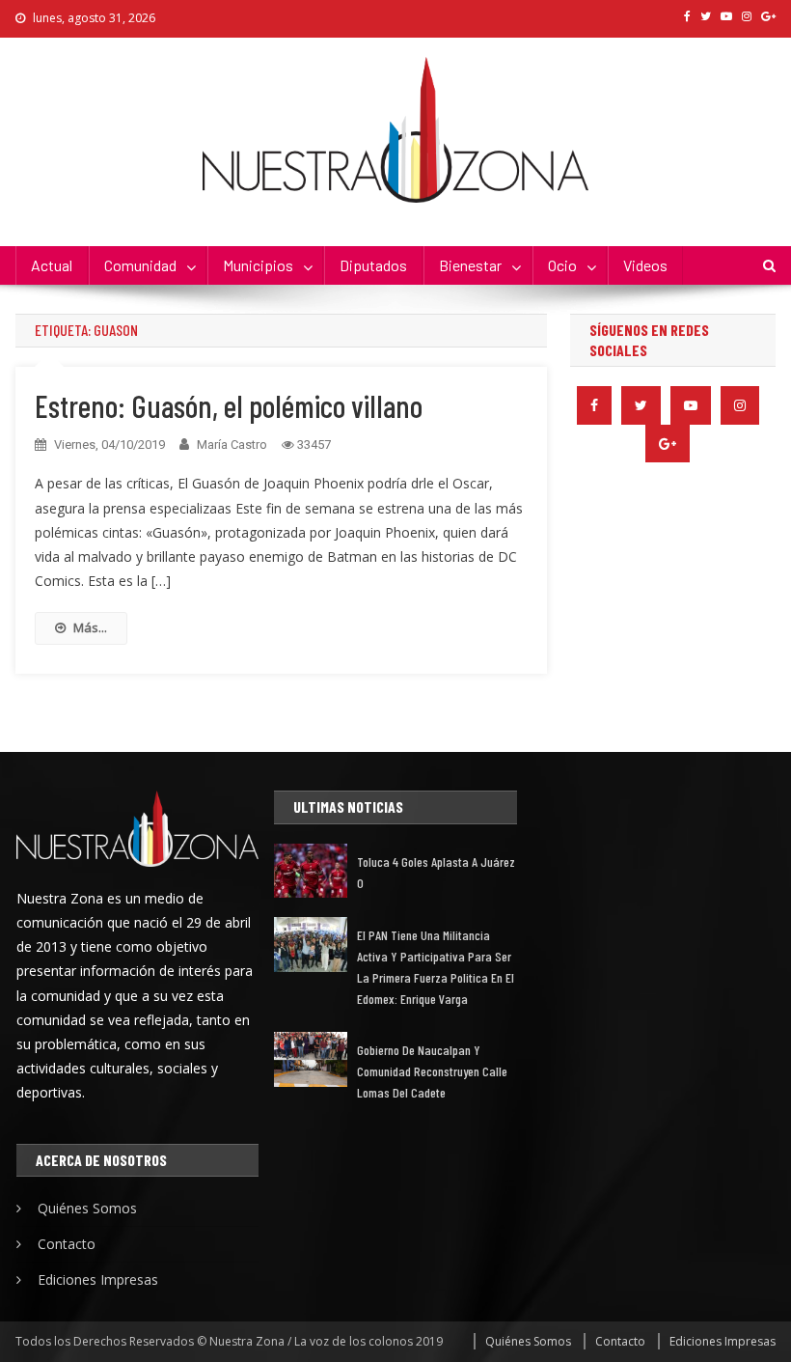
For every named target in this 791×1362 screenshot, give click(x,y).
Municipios (258, 265)
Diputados (373, 265)
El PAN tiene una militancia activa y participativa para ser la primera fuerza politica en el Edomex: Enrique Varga (435, 967)
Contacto (66, 1244)
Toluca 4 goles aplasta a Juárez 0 (436, 872)
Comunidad (140, 265)
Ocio (562, 265)
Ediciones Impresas (98, 1279)
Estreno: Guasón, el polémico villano (229, 405)
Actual (51, 265)
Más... (90, 627)
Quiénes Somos (87, 1208)
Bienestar (470, 265)
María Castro (232, 444)
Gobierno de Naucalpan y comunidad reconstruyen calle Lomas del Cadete (432, 1071)
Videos (645, 265)
